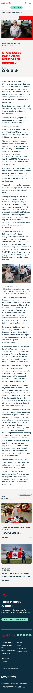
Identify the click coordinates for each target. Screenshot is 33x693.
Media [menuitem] (19, 645)
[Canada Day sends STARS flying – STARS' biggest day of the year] (16, 554)
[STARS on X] (21, 635)
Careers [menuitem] (4, 662)
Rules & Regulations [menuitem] (8, 650)
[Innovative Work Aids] (16, 513)
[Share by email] (16, 70)
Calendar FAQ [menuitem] (5, 653)
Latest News (17, 13)
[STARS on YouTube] (27, 635)
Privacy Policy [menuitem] (22, 651)
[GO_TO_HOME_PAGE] (6, 3)
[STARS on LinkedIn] (30, 635)
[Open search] (25, 3)
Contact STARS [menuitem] (22, 648)
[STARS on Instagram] (24, 635)
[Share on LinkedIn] (12, 70)
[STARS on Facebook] (18, 635)
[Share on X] (7, 70)
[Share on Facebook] (3, 70)
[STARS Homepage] (8, 636)
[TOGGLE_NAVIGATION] (30, 3)
